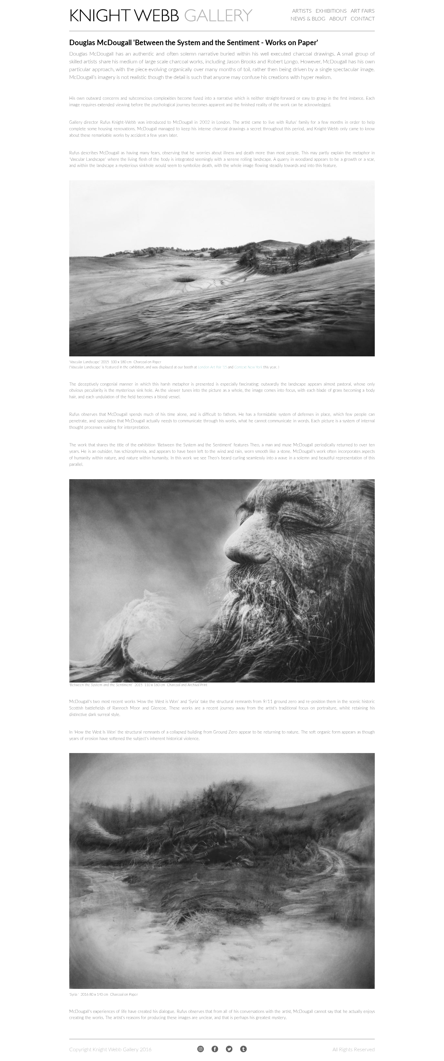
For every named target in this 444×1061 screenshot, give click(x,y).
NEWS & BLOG (308, 18)
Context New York (248, 367)
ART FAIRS (363, 11)
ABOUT (338, 18)
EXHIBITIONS (331, 11)
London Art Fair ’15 (212, 367)
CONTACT (363, 18)
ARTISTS (302, 11)
